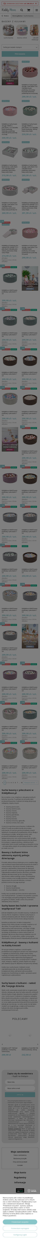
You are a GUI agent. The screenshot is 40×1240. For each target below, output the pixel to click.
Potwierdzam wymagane (20, 1228)
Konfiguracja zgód (20, 1235)
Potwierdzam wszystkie (20, 1222)
